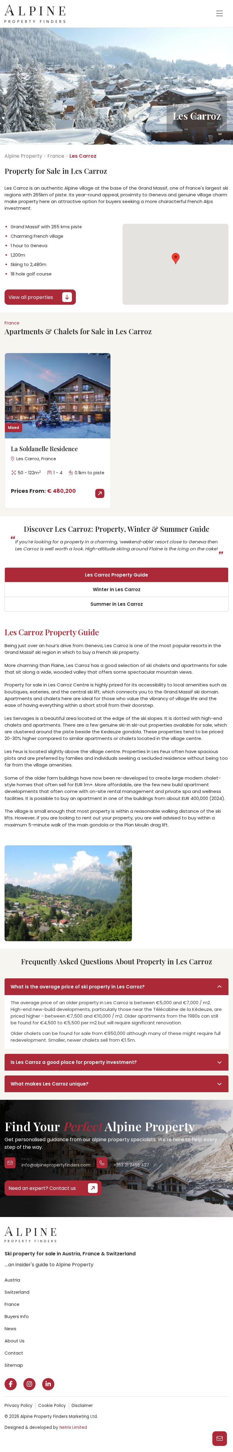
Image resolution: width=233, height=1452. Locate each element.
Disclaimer (82, 1405)
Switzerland (17, 1292)
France (55, 156)
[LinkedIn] (48, 1384)
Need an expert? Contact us (42, 1188)
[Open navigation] (219, 13)
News (10, 1329)
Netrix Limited (73, 1427)
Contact (14, 1353)
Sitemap (14, 1365)
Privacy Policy (18, 1405)
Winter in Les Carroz (116, 589)
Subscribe (133, 1432)
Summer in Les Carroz (116, 604)
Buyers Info (17, 1316)
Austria (12, 1280)
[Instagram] (29, 1384)
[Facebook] (11, 1384)
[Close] (220, 1358)
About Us (15, 1341)
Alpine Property (23, 156)
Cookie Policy (52, 1405)
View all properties (30, 297)
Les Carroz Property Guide (116, 575)
